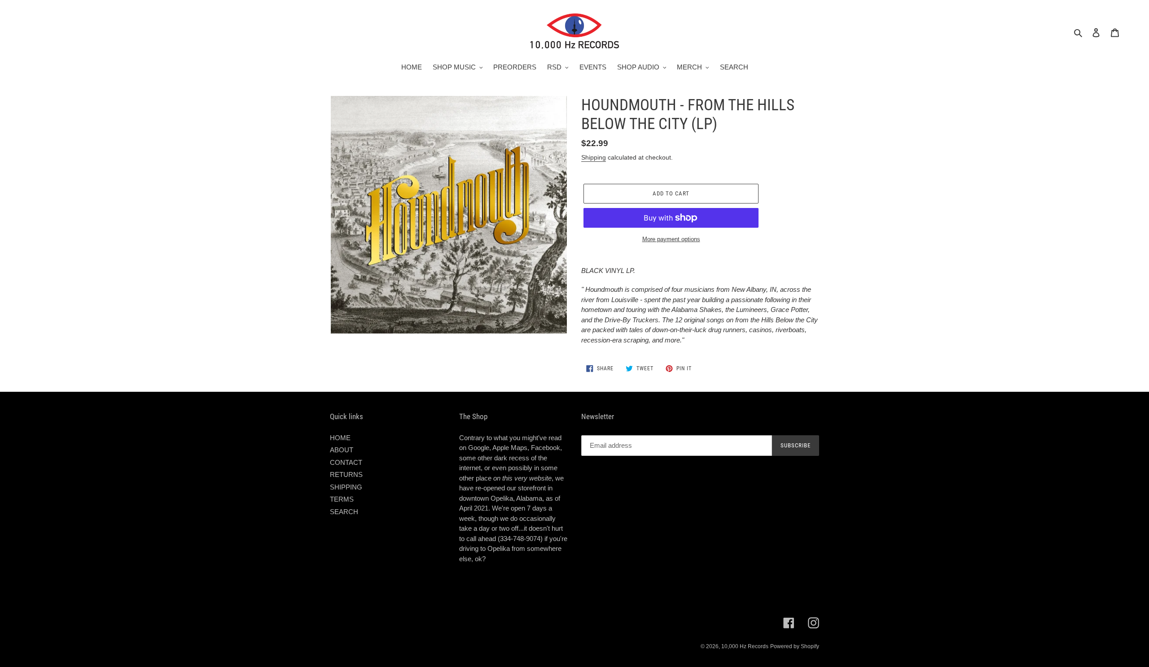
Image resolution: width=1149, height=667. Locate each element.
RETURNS (346, 474)
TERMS (342, 499)
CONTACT (346, 462)
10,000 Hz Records (744, 646)
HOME (340, 438)
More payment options (671, 239)
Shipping (593, 157)
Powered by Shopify (794, 646)
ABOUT (341, 450)
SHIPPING (346, 487)
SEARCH (344, 511)
